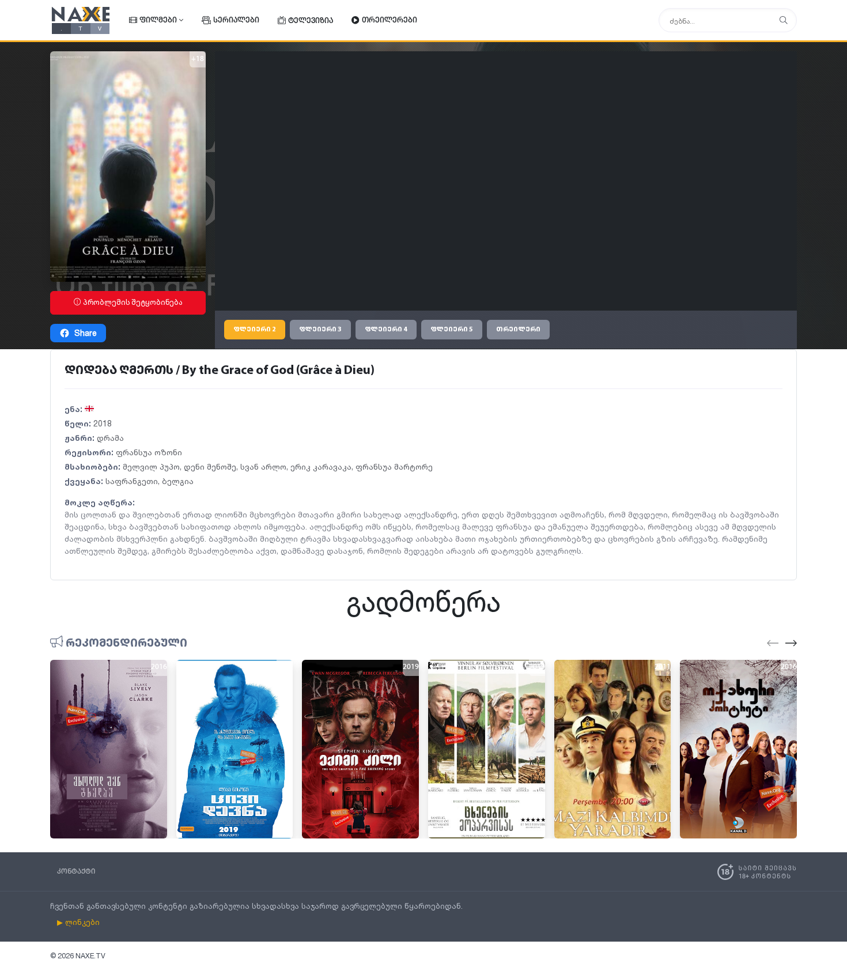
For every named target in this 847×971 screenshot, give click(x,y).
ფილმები (158, 20)
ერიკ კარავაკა (320, 466)
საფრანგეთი (131, 481)
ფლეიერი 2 (254, 329)
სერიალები (236, 20)
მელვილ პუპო (151, 466)
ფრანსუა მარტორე (394, 466)
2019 (285, 667)
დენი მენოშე (210, 466)
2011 (663, 667)
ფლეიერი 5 (451, 329)
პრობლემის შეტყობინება (132, 302)
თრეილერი (518, 329)
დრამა (110, 438)
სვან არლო (263, 466)
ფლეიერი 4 (386, 329)
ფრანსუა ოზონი (149, 452)
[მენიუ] (783, 20)
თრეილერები (389, 20)
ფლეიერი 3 (320, 329)
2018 (102, 423)
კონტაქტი (76, 871)
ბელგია (178, 481)
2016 (159, 667)
